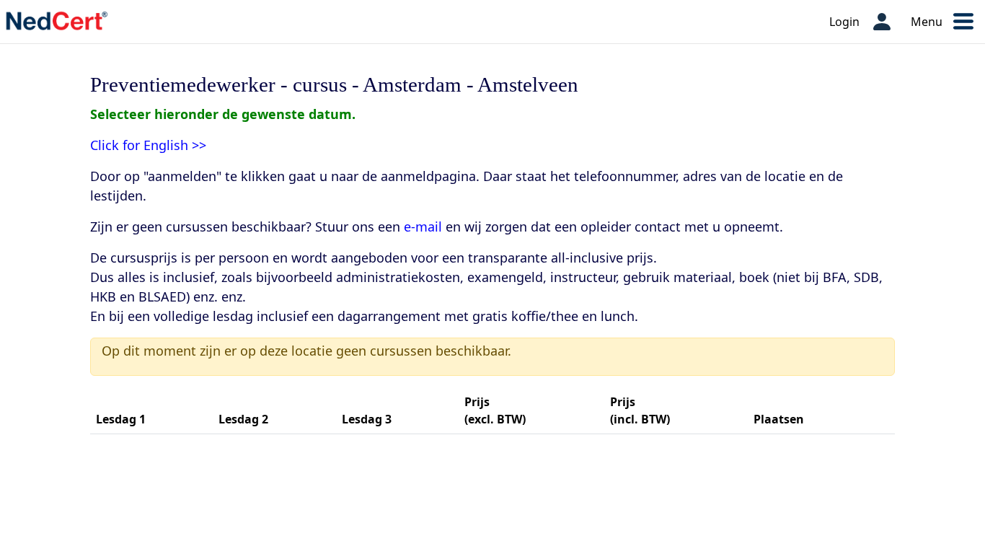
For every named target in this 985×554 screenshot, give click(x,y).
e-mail (423, 226)
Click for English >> (148, 145)
